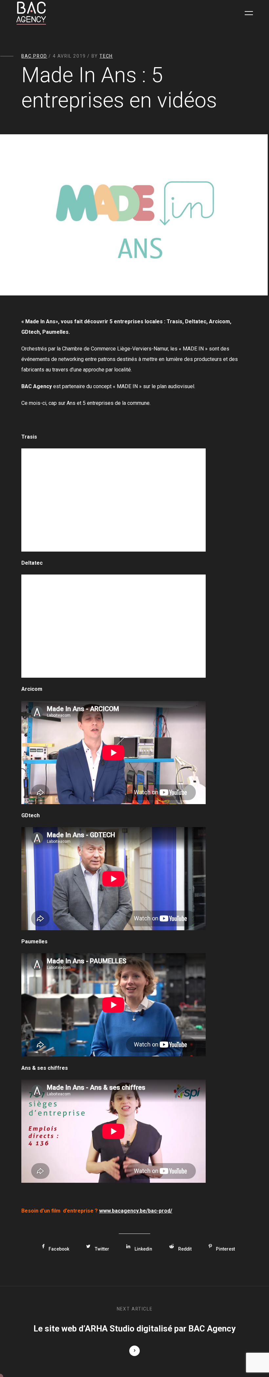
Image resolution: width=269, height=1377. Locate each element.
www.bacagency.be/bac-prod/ (135, 1211)
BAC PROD (34, 56)
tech (106, 56)
